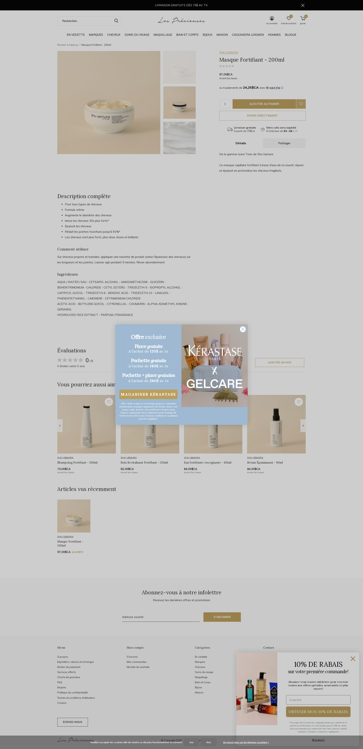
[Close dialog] (243, 329)
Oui (191, 742)
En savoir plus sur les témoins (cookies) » (246, 742)
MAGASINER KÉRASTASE (148, 394)
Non (208, 742)
